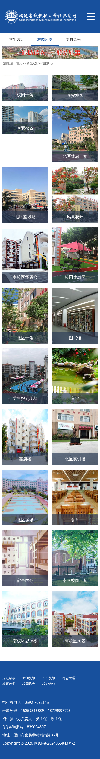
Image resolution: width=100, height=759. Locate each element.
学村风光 (73, 39)
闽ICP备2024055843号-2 (54, 743)
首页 (19, 63)
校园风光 (32, 63)
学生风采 (16, 39)
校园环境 (44, 39)
